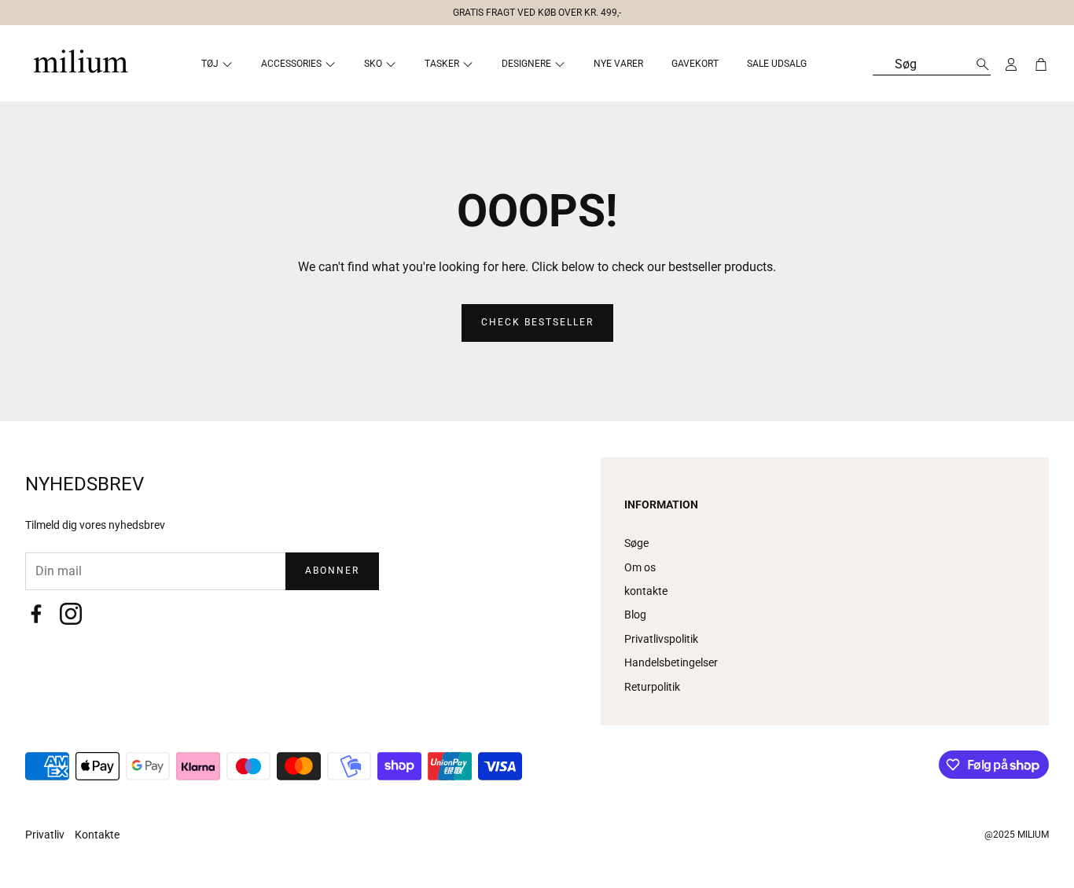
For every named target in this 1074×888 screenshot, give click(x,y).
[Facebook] (36, 614)
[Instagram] (71, 614)
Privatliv (46, 834)
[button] (531, 9)
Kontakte (97, 834)
